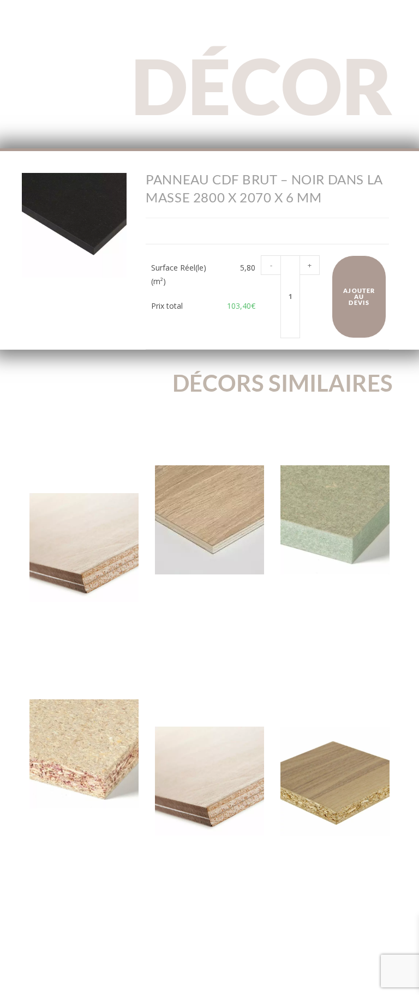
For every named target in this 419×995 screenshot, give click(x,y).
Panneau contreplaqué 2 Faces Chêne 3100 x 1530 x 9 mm (209, 602)
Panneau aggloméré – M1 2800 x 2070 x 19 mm (84, 831)
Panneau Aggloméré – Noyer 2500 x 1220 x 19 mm (335, 858)
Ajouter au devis (359, 296)
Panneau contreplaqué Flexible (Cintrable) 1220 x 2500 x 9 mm (84, 630)
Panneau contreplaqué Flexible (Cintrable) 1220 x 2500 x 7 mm (209, 863)
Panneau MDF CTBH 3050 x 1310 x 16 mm (335, 597)
